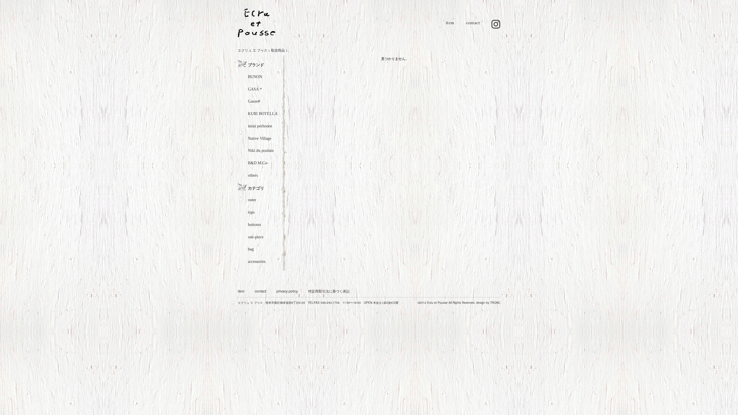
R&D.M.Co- (258, 163)
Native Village (259, 138)
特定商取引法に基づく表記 (329, 290)
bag (251, 249)
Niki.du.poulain (261, 150)
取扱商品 (278, 50)
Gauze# (254, 101)
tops (251, 212)
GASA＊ (255, 89)
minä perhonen (260, 126)
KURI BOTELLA (263, 114)
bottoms (254, 224)
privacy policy (287, 290)
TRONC (495, 303)
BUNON (255, 77)
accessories (257, 261)
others (253, 175)
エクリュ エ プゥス (252, 50)
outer (252, 200)
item (449, 25)
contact (473, 25)
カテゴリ (256, 188)
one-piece (255, 237)
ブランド (256, 64)
